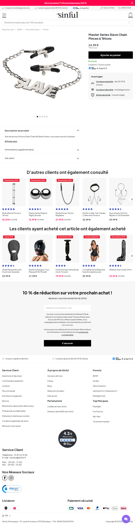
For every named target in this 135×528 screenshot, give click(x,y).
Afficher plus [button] (11, 141)
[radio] (3, 209)
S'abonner (67, 343)
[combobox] (65, 22)
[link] (8, 29)
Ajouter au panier (110, 55)
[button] (132, 3)
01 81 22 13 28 (126, 8)
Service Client (108, 8)
